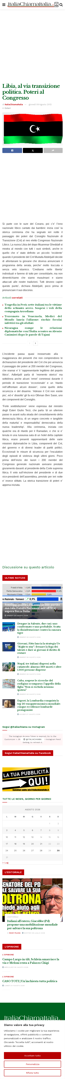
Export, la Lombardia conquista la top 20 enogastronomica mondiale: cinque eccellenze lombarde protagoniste (39, 705)
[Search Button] (61, 5)
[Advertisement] (32, 45)
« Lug (5, 862)
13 (32, 837)
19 (24, 844)
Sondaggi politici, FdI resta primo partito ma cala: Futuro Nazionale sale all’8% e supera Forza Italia (32, 608)
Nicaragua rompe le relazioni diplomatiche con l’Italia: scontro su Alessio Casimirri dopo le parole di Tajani (33, 331)
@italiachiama (33, 739)
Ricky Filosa (15, 933)
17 (7, 844)
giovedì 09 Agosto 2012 (40, 104)
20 (32, 844)
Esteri (8, 108)
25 (15, 850)
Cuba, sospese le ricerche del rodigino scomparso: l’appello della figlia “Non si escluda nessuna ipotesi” (39, 685)
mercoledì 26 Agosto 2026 (16, 967)
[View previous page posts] (29, 343)
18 (15, 844)
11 (15, 837)
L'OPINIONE (8, 955)
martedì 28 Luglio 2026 (34, 933)
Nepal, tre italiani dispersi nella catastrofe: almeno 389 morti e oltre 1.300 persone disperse (39, 666)
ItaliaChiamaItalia (14, 104)
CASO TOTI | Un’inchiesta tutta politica (29, 981)
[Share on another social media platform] (53, 150)
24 (7, 850)
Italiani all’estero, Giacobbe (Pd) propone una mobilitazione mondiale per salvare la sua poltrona (32, 924)
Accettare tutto (32, 1055)
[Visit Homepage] (32, 5)
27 (32, 850)
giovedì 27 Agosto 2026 (29, 714)
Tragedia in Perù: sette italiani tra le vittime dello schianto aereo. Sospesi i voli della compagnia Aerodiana (33, 308)
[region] (32, 1049)
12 (24, 837)
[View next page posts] (35, 343)
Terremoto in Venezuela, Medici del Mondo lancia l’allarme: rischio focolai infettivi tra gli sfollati (33, 319)
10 (7, 837)
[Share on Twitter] (33, 150)
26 (24, 850)
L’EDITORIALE (12, 917)
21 (41, 844)
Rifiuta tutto (32, 1073)
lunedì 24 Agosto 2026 (14, 985)
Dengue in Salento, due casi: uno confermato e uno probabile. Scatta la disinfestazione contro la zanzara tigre (39, 628)
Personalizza (32, 1064)
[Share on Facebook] (12, 150)
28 (41, 850)
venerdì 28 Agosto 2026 (17, 615)
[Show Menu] (3, 5)
